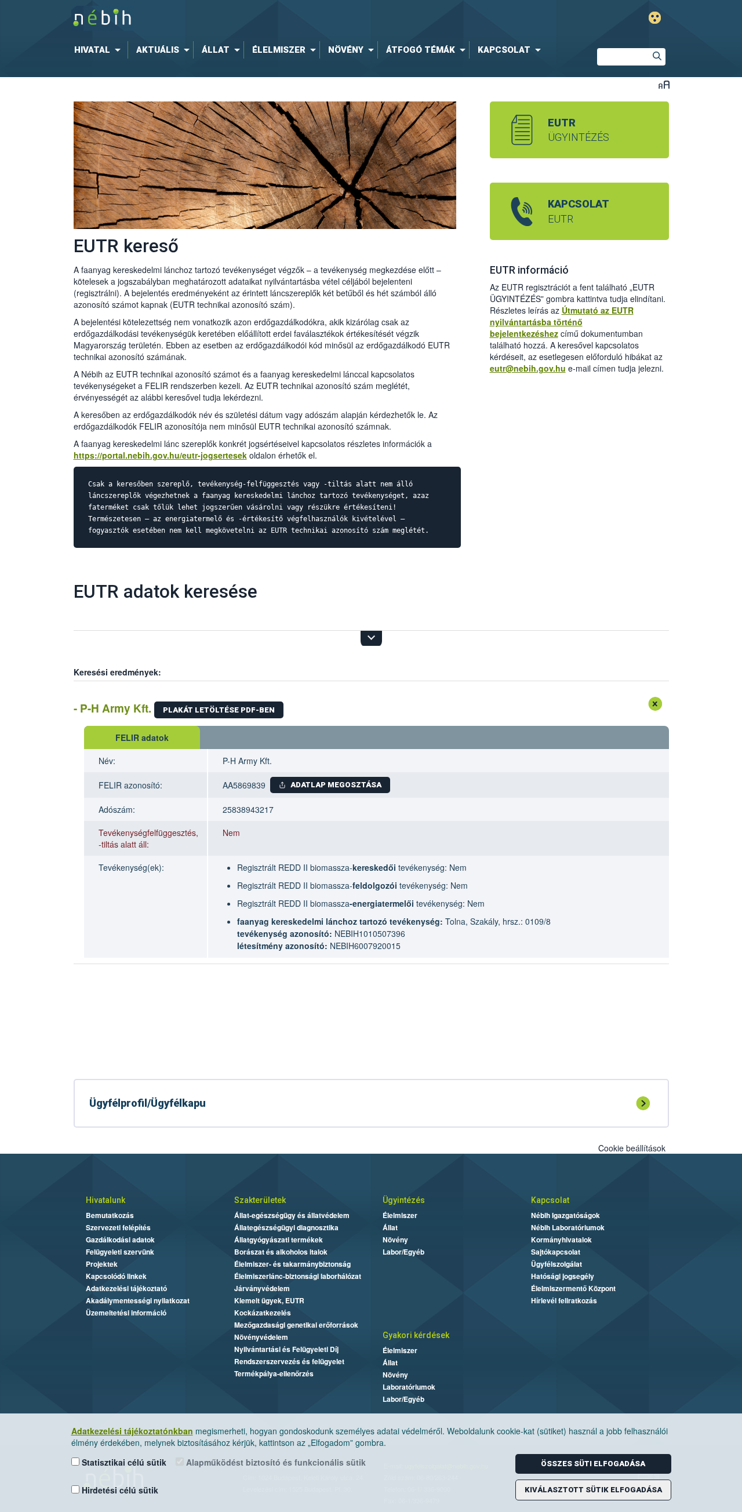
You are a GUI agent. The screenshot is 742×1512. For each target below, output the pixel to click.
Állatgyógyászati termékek (278, 1239)
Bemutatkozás (110, 1215)
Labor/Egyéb (403, 1251)
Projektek (102, 1264)
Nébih (238, 18)
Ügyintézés (404, 1200)
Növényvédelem (261, 1337)
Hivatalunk (105, 1200)
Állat (390, 1227)
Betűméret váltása (664, 84)
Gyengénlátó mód (655, 18)
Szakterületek (260, 1200)
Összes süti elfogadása (593, 1463)
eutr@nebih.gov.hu (528, 368)
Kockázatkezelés (262, 1312)
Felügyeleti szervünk (120, 1251)
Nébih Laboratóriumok (568, 1227)
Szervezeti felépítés (118, 1227)
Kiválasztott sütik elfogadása (593, 1489)
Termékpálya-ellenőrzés (274, 1373)
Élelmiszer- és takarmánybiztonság (292, 1264)
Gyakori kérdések (416, 1335)
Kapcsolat (550, 1200)
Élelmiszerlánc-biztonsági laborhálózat (297, 1276)
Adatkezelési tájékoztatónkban (132, 1431)
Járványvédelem (262, 1288)
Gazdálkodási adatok (120, 1239)
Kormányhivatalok (561, 1239)
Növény (395, 1239)
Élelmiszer (400, 1215)
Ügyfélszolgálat (556, 1264)
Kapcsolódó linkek (116, 1276)
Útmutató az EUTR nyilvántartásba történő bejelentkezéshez (562, 321)
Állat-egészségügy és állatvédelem (292, 1215)
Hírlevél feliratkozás (564, 1300)
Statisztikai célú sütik (122, 1462)
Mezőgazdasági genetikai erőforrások (296, 1325)
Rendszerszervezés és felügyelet (289, 1361)
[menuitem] (99, 50)
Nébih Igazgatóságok (565, 1215)
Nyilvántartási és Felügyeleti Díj (286, 1349)
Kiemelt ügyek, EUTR (269, 1300)
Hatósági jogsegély (562, 1276)
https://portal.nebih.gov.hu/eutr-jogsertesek (160, 455)
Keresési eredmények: (117, 672)
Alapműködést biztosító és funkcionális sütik (275, 1462)
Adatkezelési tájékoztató (126, 1288)
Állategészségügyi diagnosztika (286, 1227)
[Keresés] (656, 57)
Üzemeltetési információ (126, 1312)
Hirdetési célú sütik (118, 1490)
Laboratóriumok (409, 1387)
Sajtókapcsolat (555, 1251)
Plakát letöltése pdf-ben (219, 710)
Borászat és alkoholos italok (281, 1251)
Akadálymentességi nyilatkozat (138, 1300)
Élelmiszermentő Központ (573, 1288)
